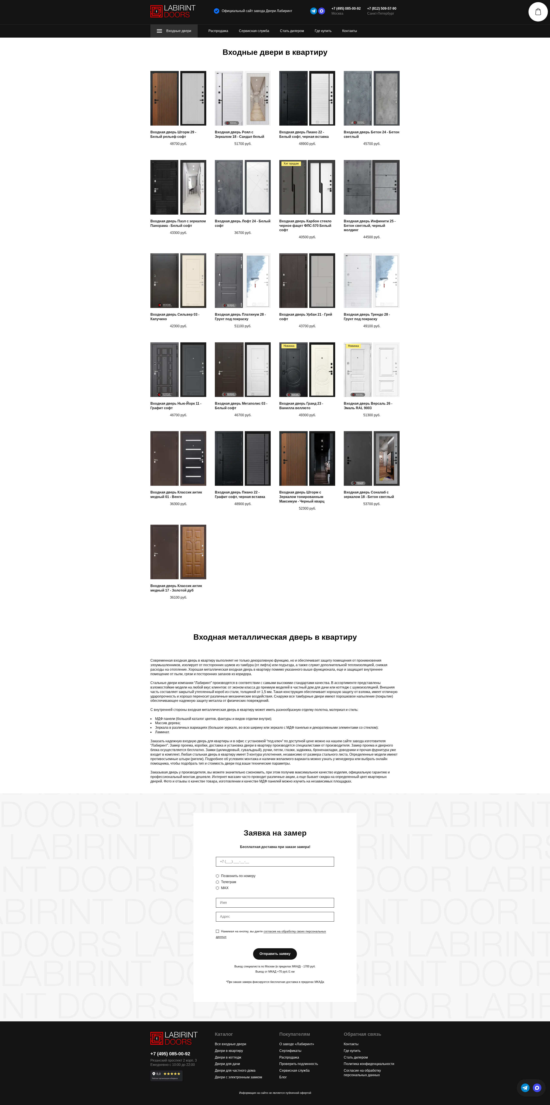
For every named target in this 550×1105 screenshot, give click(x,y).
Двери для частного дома (235, 1070)
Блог (283, 1077)
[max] (321, 11)
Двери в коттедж (228, 1057)
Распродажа (218, 31)
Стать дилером (292, 31)
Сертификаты (290, 1051)
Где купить (323, 31)
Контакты (349, 31)
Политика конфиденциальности (369, 1064)
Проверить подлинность (298, 1064)
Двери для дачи (227, 1064)
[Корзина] (538, 12)
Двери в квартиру (229, 1051)
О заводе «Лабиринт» (296, 1044)
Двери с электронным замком (238, 1077)
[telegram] (313, 11)
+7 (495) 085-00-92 (346, 8)
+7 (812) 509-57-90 (381, 8)
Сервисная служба (254, 31)
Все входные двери (230, 1044)
